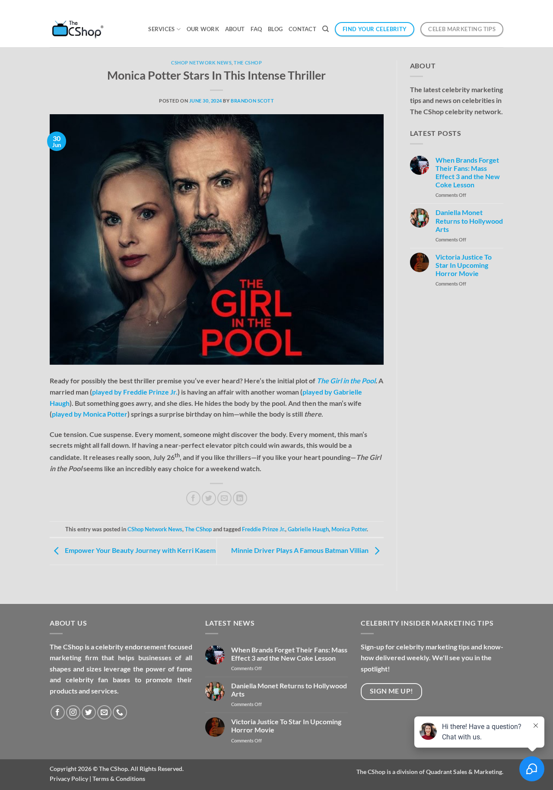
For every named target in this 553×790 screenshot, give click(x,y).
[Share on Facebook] (193, 498)
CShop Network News (201, 62)
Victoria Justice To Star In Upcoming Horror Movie (463, 265)
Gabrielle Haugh (308, 529)
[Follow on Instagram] (73, 712)
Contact (302, 29)
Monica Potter (349, 529)
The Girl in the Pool (346, 380)
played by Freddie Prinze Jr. (135, 392)
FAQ (256, 29)
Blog (275, 29)
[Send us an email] (104, 712)
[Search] (325, 29)
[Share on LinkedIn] (240, 498)
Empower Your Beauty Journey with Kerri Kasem (140, 550)
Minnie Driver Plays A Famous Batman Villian (300, 550)
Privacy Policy (69, 778)
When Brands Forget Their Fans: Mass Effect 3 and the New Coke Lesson (467, 172)
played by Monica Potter (89, 414)
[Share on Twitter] (209, 498)
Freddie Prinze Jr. (263, 529)
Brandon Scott (252, 100)
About (235, 29)
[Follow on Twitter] (89, 712)
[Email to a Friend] (224, 498)
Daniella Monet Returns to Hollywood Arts (469, 220)
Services (161, 29)
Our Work (203, 29)
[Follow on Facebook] (58, 712)
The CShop (248, 62)
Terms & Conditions (118, 778)
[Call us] (120, 712)
